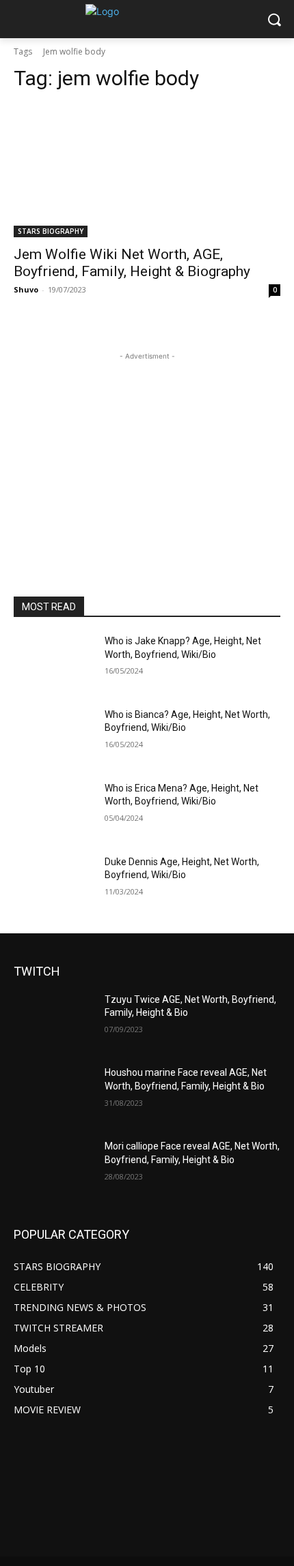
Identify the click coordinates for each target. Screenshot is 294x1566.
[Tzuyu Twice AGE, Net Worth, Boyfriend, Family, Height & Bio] (54, 1021)
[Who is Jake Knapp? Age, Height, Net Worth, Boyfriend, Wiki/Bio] (54, 663)
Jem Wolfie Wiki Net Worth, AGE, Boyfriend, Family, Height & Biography (132, 263)
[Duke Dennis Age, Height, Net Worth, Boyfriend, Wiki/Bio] (54, 884)
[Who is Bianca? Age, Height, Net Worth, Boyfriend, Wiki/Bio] (54, 736)
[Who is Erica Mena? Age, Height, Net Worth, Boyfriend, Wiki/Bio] (54, 810)
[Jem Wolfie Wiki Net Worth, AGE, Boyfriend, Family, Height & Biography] (147, 170)
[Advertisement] (147, 448)
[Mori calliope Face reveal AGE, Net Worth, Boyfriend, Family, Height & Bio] (54, 1168)
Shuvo (26, 289)
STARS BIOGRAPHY (50, 231)
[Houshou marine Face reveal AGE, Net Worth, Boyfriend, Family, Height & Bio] (54, 1094)
